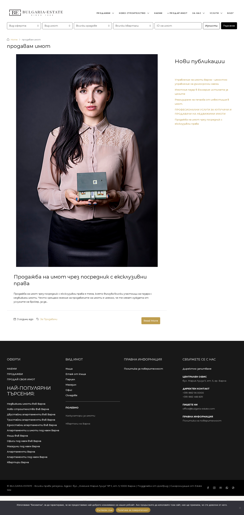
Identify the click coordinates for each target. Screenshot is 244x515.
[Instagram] (215, 487)
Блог (230, 13)
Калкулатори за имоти (80, 415)
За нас (196, 13)
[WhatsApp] (227, 487)
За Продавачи (48, 319)
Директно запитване (197, 368)
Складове (71, 395)
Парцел (70, 379)
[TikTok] (234, 487)
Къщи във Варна (17, 435)
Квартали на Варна (78, 423)
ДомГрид (162, 485)
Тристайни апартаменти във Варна (31, 419)
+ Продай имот (177, 13)
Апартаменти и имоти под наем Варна (33, 430)
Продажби (104, 13)
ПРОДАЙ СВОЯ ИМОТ (21, 379)
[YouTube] (221, 487)
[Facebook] (208, 487)
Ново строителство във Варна (28, 409)
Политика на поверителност (202, 420)
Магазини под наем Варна (23, 446)
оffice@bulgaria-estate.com (199, 408)
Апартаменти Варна (21, 451)
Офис (69, 390)
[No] (240, 508)
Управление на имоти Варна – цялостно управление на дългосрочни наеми (201, 81)
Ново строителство (132, 13)
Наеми (158, 13)
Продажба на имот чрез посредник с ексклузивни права (198, 121)
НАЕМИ (12, 368)
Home (14, 39)
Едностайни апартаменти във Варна (32, 425)
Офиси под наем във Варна (24, 441)
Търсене (229, 25)
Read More (151, 320)
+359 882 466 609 (193, 396)
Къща (69, 368)
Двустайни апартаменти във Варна (31, 414)
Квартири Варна (18, 462)
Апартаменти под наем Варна (27, 457)
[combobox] (24, 25)
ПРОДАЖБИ (15, 374)
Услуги (214, 13)
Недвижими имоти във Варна (26, 403)
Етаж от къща (76, 374)
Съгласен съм (105, 510)
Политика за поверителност (143, 368)
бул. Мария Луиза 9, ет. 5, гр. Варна (204, 380)
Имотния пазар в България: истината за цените (201, 91)
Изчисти (211, 25)
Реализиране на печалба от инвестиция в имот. (202, 101)
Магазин (71, 384)
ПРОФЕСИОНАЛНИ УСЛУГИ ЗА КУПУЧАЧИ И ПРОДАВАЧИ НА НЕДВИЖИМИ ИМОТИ (203, 111)
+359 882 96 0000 (193, 392)
